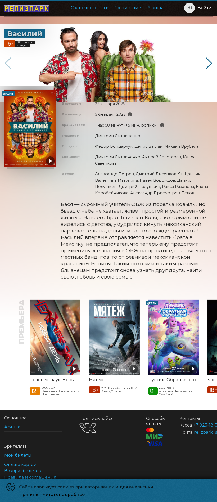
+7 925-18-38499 (196, 425)
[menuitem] (89, 8)
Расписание (127, 7)
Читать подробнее (64, 494)
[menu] (114, 8)
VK (87, 428)
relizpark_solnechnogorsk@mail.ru (197, 432)
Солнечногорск (88, 7)
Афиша (155, 7)
